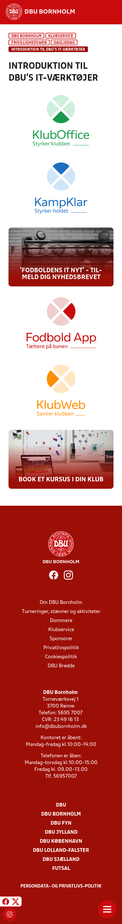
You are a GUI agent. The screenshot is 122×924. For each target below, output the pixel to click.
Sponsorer (61, 638)
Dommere (61, 620)
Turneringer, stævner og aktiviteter (61, 611)
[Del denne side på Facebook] (5, 902)
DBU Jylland (61, 832)
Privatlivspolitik (61, 648)
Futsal (61, 868)
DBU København (61, 841)
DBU (61, 805)
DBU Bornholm (26, 36)
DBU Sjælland (61, 859)
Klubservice (61, 629)
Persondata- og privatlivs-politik (61, 886)
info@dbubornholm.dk (61, 726)
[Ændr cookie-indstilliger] (9, 914)
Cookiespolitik (61, 657)
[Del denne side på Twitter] (15, 902)
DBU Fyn (61, 823)
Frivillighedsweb (29, 43)
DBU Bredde (61, 666)
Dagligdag (64, 43)
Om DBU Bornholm (61, 602)
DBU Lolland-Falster (61, 850)
